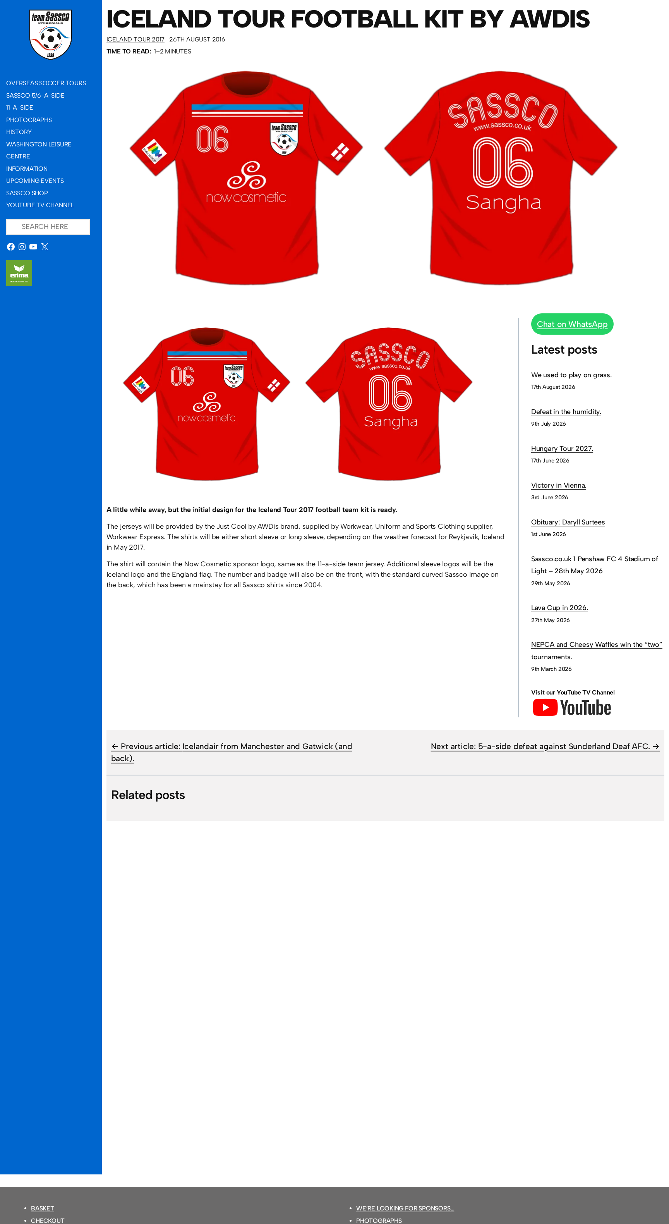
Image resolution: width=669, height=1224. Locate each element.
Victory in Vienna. (558, 485)
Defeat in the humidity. (566, 411)
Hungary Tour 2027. (562, 448)
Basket (42, 1208)
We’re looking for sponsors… (405, 1208)
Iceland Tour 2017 (135, 39)
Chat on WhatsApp (572, 324)
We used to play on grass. (571, 375)
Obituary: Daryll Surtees (568, 522)
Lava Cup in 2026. (559, 607)
